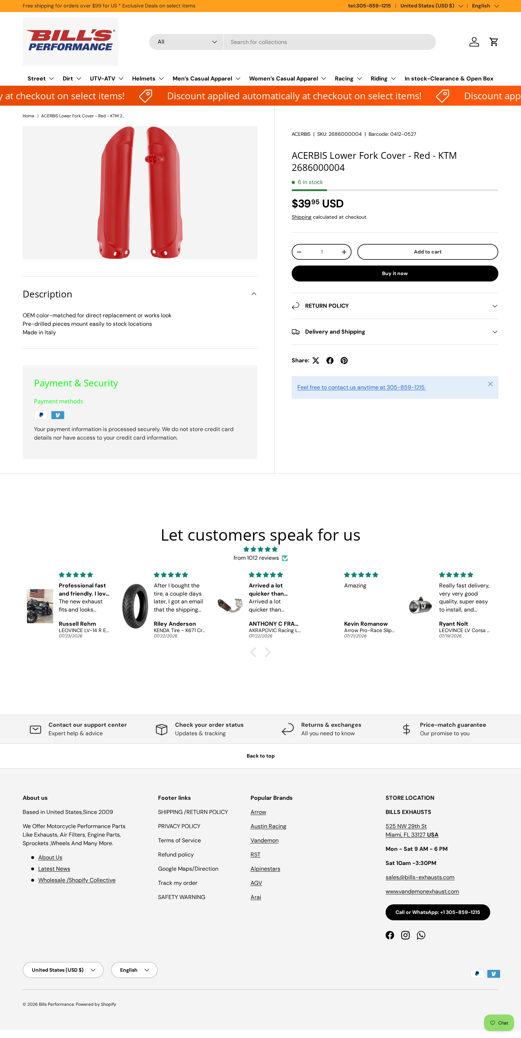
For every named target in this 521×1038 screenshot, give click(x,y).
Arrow (258, 812)
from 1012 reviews (256, 558)
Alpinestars (265, 868)
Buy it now (395, 273)
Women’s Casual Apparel (283, 78)
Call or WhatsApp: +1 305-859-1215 (438, 912)
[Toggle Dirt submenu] (78, 78)
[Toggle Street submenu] (51, 78)
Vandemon (265, 840)
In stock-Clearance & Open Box (449, 78)
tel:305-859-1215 (369, 5)
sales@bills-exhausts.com (420, 877)
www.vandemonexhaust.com (422, 891)
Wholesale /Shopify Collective (77, 880)
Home (28, 116)
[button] (494, 42)
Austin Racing (268, 826)
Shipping (302, 217)
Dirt (68, 78)
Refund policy (176, 854)
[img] (260, 549)
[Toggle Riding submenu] (393, 78)
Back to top (261, 756)
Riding (379, 78)
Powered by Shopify (96, 1004)
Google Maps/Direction (188, 868)
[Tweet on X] (316, 360)
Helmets (144, 78)
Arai (256, 897)
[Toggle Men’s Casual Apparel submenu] (238, 78)
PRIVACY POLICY (179, 826)
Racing (344, 78)
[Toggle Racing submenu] (359, 78)
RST (255, 854)
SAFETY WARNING (181, 897)
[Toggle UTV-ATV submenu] (121, 78)
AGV (256, 883)
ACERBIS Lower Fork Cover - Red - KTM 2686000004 (83, 116)
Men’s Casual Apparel (202, 78)
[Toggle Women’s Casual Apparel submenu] (323, 78)
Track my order (177, 883)
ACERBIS (301, 134)
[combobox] (292, 42)
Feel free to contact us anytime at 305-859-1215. (361, 387)
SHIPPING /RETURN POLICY (193, 812)
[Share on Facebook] (330, 360)
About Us (50, 857)
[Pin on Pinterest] (344, 360)
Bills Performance (56, 1004)
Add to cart (428, 252)
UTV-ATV (102, 78)
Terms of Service (179, 840)
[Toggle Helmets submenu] (161, 78)
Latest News (54, 868)
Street (37, 78)
